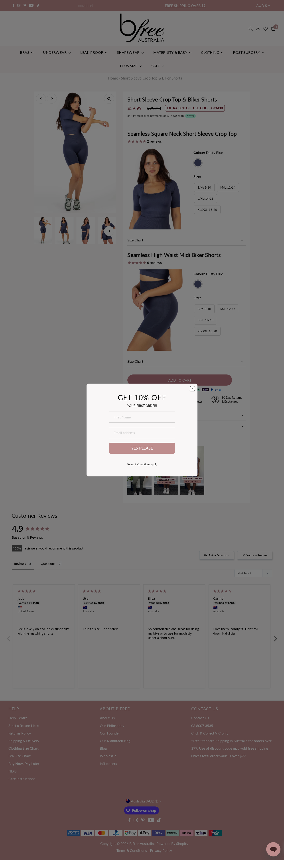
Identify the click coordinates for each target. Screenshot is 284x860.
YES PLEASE (142, 448)
